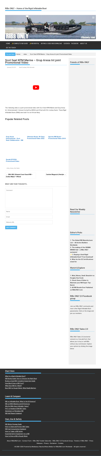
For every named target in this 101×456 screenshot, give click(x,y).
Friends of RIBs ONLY (81, 441)
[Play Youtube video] (36, 87)
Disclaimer (53, 443)
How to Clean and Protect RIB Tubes (17, 427)
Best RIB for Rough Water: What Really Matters (20, 388)
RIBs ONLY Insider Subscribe (42, 441)
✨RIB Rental (34, 43)
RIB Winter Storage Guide (13, 424)
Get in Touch (11, 48)
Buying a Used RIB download (51, 43)
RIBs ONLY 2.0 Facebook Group (63, 441)
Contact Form (26, 441)
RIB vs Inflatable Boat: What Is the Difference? (20, 401)
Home (8, 43)
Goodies (67, 43)
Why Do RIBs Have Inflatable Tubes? (17, 406)
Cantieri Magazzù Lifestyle (55, 174)
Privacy (46, 443)
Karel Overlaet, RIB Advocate (26, 67)
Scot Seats (17, 168)
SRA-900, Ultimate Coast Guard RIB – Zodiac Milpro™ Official (19, 175)
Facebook (74, 43)
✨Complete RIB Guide (20, 43)
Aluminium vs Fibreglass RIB (14, 411)
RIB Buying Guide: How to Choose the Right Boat (21, 378)
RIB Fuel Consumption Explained (15, 429)
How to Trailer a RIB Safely (14, 431)
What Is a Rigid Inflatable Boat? (15, 376)
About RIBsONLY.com (14, 441)
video (8, 168)
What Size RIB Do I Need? (13, 386)
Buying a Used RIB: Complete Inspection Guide (20, 381)
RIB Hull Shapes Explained (13, 413)
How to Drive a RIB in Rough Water (16, 436)
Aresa (11, 168)
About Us (83, 43)
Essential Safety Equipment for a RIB (17, 434)
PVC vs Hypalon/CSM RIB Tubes (15, 409)
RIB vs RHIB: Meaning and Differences (17, 404)
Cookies (60, 443)
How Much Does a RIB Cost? (14, 383)
